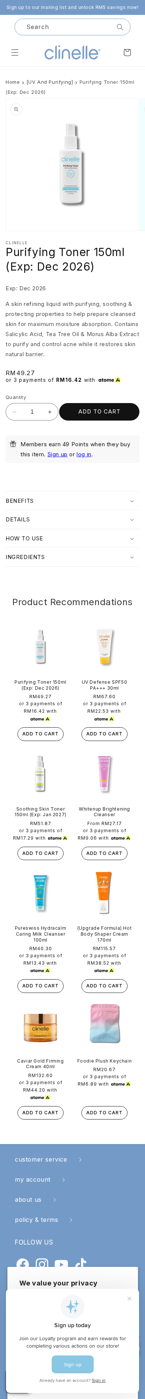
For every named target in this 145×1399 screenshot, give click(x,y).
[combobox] (72, 27)
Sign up (58, 454)
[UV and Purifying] (49, 82)
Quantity (16, 397)
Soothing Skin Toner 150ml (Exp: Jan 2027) (40, 812)
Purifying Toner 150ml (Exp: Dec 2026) (40, 685)
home (13, 82)
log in (84, 454)
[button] (15, 52)
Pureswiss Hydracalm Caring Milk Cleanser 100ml (40, 933)
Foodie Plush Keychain (104, 1061)
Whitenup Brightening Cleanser (104, 812)
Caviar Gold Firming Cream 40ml (40, 1064)
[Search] (120, 27)
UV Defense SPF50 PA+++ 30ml (105, 685)
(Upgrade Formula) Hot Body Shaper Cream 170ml (104, 933)
